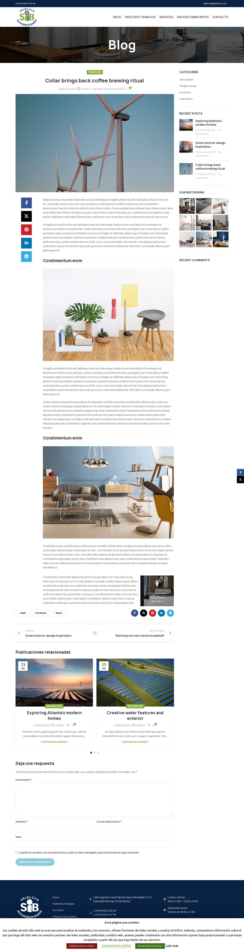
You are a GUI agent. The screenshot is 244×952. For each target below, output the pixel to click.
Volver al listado (94, 633)
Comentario (24, 779)
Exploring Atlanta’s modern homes (54, 715)
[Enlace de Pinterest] (26, 229)
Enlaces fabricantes (65, 916)
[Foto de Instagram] (187, 206)
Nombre (22, 821)
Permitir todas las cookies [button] (150, 946)
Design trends (187, 85)
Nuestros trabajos (63, 903)
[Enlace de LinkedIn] (26, 243)
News (59, 612)
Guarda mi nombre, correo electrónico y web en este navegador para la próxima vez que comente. (79, 852)
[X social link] (26, 216)
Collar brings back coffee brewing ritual (210, 167)
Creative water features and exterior (135, 715)
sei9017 (85, 88)
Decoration (54, 706)
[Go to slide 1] (91, 753)
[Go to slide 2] (95, 753)
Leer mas (172, 945)
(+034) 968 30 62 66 (25, 3)
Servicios (58, 910)
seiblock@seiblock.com (215, 3)
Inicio (56, 897)
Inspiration (186, 98)
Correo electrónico (109, 821)
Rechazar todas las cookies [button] (81, 946)
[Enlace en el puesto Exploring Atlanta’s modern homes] (54, 683)
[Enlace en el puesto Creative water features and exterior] (135, 683)
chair (23, 612)
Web (18, 836)
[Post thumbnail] (186, 127)
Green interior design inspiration (210, 145)
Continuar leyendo (54, 741)
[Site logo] (27, 16)
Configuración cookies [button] (116, 945)
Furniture (94, 72)
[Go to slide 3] (98, 753)
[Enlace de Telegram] (26, 256)
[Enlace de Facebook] (26, 203)
